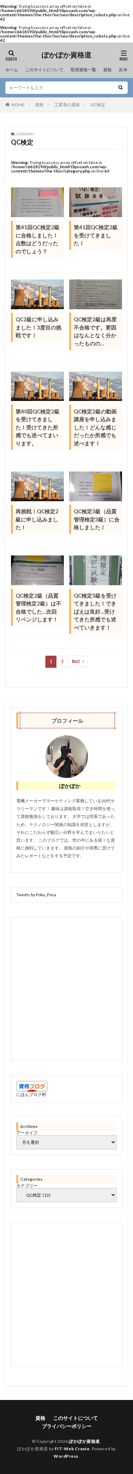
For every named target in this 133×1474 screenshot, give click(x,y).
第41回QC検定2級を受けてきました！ (96, 235)
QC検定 (97, 104)
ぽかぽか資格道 (67, 54)
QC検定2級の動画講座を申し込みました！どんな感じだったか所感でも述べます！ (95, 427)
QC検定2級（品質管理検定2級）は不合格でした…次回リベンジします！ (38, 607)
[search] (120, 87)
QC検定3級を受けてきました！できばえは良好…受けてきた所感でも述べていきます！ (95, 611)
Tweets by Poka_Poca (36, 894)
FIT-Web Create (72, 1448)
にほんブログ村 (31, 1094)
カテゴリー (27, 1186)
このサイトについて (44, 69)
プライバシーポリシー (67, 1426)
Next (76, 661)
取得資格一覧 (83, 69)
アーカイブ (27, 1133)
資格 (107, 69)
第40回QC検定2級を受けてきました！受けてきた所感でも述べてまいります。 (38, 427)
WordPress (66, 1456)
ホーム (11, 69)
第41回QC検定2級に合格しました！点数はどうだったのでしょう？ (38, 239)
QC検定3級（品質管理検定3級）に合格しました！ (97, 519)
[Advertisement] (66, 988)
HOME (17, 104)
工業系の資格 (67, 104)
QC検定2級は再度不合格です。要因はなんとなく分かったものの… (95, 331)
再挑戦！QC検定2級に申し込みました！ (37, 519)
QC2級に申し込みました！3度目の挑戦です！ (38, 327)
